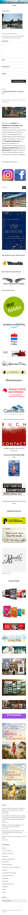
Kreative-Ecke (5, 861)
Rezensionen (5, 878)
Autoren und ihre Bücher (8, 853)
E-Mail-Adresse (6, 66)
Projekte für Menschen (7, 875)
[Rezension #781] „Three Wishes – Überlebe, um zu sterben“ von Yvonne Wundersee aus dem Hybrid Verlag (13, 810)
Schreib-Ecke (5, 881)
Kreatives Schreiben (7, 864)
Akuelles (4, 848)
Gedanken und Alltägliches (8, 859)
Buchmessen (5, 856)
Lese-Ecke (4, 870)
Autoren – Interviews (7, 850)
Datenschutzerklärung (7, 910)
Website (4, 73)
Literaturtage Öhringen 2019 (9, 873)
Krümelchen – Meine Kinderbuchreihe (11, 867)
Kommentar (5, 41)
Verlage (4, 892)
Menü (14, 5)
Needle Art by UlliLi (6, 573)
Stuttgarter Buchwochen (8, 884)
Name (3, 59)
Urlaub (3, 889)
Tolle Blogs (4, 886)
